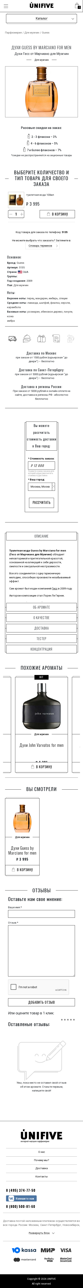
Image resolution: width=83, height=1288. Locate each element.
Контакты (41, 1176)
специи (63, 298)
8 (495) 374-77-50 (20, 1190)
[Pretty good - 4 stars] (71, 1018)
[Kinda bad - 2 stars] (65, 1018)
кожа (10, 316)
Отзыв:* (13, 922)
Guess (45, 32)
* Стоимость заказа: (41, 458)
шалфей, (44, 302)
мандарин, (42, 298)
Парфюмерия (13, 32)
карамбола (14, 307)
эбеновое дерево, (52, 311)
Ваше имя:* (15, 907)
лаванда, (33, 302)
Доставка (41, 1168)
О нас (41, 1151)
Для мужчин (31, 32)
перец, (31, 298)
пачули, (68, 311)
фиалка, (55, 302)
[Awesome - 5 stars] (74, 1018)
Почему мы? (41, 1160)
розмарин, (34, 311)
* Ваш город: (36, 479)
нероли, (66, 302)
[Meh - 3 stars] (68, 1018)
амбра (11, 320)
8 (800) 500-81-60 (20, 1206)
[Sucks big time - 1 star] (62, 1018)
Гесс (54, 588)
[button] (77, 6)
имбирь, (54, 298)
